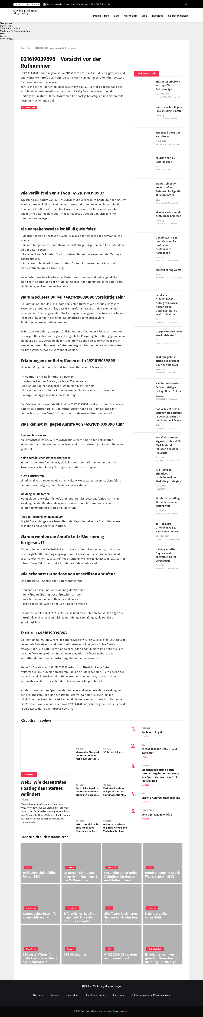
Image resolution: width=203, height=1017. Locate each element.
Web (144, 15)
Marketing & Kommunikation (15, 31)
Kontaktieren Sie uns (95, 995)
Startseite (25, 48)
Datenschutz (72, 995)
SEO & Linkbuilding (10, 28)
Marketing (130, 15)
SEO (116, 15)
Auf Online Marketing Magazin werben (150, 995)
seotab (126, 1011)
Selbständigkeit (178, 15)
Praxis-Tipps (101, 15)
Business (157, 15)
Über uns (54, 995)
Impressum (118, 995)
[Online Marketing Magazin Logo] (26, 10)
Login (185, 4)
